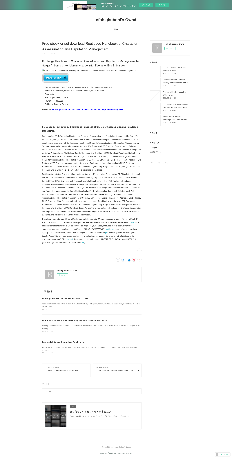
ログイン (162, 4)
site (132, 222)
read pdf (69, 239)
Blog (116, 29)
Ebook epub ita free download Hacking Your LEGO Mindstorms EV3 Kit (74, 320)
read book (109, 229)
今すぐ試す (146, 4)
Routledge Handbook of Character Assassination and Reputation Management (88, 109)
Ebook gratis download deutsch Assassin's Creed (65, 298)
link (58, 222)
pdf (106, 232)
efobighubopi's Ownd (116, 20)
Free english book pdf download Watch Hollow (63, 342)
